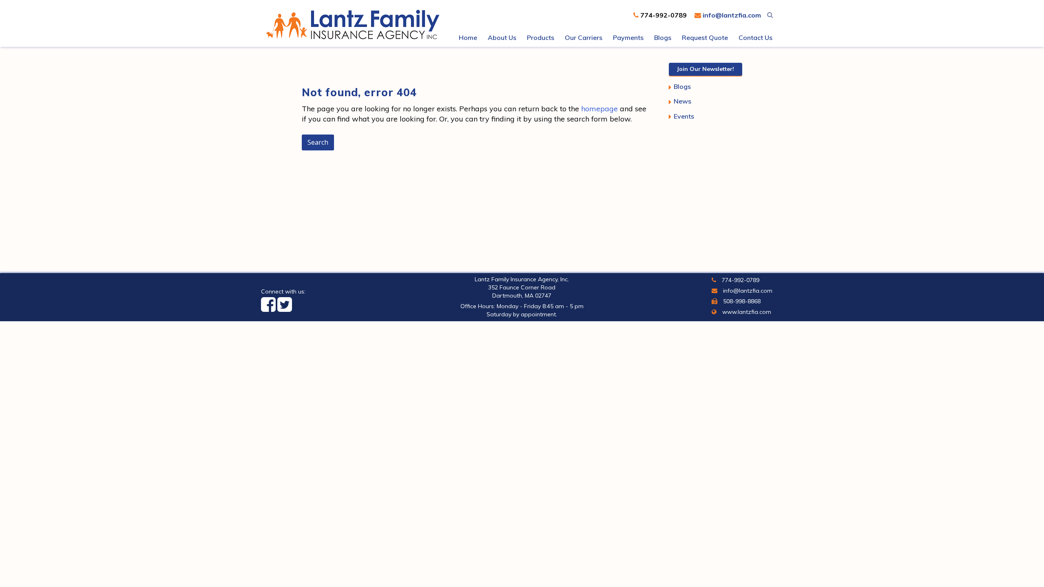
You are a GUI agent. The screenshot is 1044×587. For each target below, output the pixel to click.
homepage (599, 108)
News (682, 101)
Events (684, 116)
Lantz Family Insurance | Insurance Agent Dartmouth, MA (355, 24)
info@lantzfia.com (731, 15)
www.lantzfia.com (746, 312)
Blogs (682, 86)
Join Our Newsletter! (705, 69)
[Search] (770, 14)
